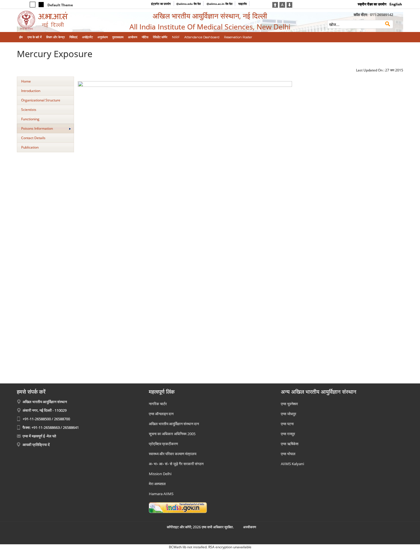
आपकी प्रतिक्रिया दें (36, 444)
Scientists (28, 109)
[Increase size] (275, 4)
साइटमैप (242, 4)
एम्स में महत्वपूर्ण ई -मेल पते (39, 436)
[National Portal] (178, 507)
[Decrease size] (289, 4)
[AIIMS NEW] (61, 20)
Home (26, 81)
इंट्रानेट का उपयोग (161, 4)
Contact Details (33, 137)
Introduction (30, 90)
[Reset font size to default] (282, 4)
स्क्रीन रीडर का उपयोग (372, 4)
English (395, 4)
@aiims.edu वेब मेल (188, 4)
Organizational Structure (40, 100)
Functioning (30, 119)
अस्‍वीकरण (249, 527)
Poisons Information (37, 128)
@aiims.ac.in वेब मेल (220, 4)
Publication (30, 147)
